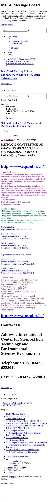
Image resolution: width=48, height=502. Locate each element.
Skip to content (7, 25)
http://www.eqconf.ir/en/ (22, 166)
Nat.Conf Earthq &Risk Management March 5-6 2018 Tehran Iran (20, 75)
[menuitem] (19, 41)
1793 (14, 109)
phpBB (14, 477)
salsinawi (4, 104)
